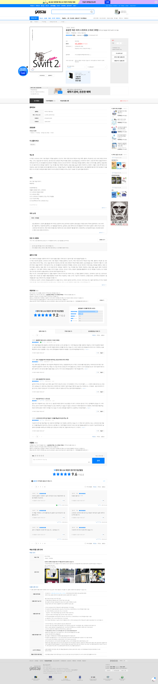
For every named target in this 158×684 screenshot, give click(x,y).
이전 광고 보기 (126, 14)
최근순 (94, 335)
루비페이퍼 (73, 33)
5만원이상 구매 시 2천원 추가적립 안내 (91, 48)
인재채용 (36, 660)
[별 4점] (37, 455)
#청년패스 (32, 144)
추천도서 (121, 18)
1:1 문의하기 (109, 671)
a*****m (114, 172)
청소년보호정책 (56, 660)
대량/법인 (126, 18)
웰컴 (31, 21)
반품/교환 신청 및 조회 (56, 593)
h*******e (114, 157)
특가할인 (116, 18)
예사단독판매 (102, 18)
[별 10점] (43, 455)
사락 (68, 18)
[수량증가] (122, 43)
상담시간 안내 (124, 671)
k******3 (43, 342)
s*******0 (42, 400)
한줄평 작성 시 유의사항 (104, 455)
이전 (35, 335)
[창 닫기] (88, 72)
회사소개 (31, 660)
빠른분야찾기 (34, 18)
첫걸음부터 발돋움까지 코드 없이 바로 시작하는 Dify (122, 144)
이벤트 (49, 18)
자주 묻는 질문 (116, 671)
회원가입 (110, 5)
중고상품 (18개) (70, 67)
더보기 (124, 108)
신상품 (45, 18)
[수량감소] (116, 43)
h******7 (42, 381)
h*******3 (59, 539)
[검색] (91, 12)
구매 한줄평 (89, 486)
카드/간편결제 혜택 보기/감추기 (90, 54)
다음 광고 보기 (128, 14)
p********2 (98, 539)
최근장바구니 (115, 160)
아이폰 (62, 21)
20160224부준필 (115, 175)
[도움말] (71, 46)
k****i (99, 505)
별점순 (103, 335)
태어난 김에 (78, 77)
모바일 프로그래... (54, 21)
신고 (55, 342)
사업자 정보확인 (74, 669)
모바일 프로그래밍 (45, 132)
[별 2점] (35, 455)
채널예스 (64, 18)
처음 (33, 335)
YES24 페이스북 (113, 661)
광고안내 (69, 660)
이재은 (67, 33)
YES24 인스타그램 (117, 661)
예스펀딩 (72, 18)
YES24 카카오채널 (111, 661)
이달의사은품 (110, 18)
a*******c (59, 522)
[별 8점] (41, 455)
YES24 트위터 (115, 661)
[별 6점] (39, 455)
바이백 (53, 18)
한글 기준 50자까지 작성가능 (40, 459)
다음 (39, 335)
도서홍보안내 (63, 660)
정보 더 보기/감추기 (76, 35)
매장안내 (58, 18)
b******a (42, 420)
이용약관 (41, 660)
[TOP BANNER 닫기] (156, 2)
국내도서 (36, 21)
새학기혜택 (96, 18)
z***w (41, 361)
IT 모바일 (44, 21)
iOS (112, 190)
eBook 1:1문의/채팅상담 (121, 668)
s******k (114, 187)
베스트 (41, 18)
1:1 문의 (63, 593)
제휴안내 (74, 660)
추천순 (98, 335)
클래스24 (77, 18)
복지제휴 (79, 660)
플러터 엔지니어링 (122, 119)
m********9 (98, 522)
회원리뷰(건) (80, 35)
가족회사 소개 (123, 661)
